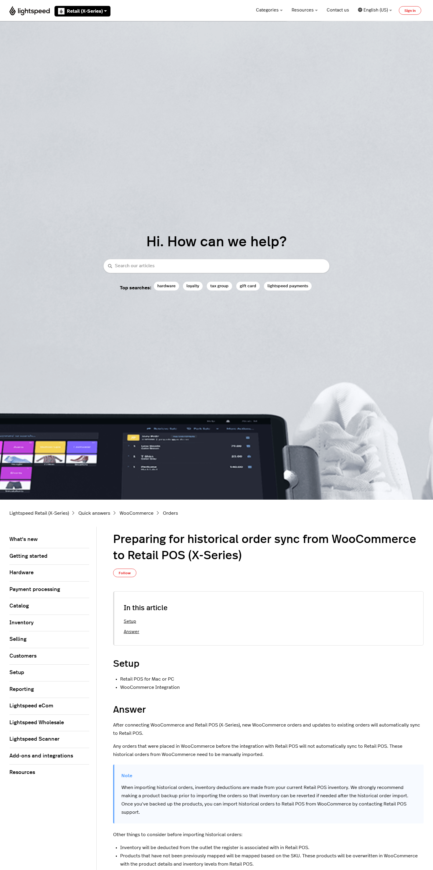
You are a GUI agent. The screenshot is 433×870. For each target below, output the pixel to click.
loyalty (192, 286)
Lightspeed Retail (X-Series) (39, 513)
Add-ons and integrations (41, 756)
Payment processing (34, 589)
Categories (267, 10)
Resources (303, 10)
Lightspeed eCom (31, 706)
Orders (170, 513)
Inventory (21, 622)
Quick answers (94, 513)
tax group (219, 286)
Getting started (28, 556)
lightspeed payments (287, 286)
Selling (18, 639)
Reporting (21, 689)
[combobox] (216, 266)
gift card (248, 286)
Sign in (410, 10)
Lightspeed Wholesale (36, 722)
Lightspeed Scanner (34, 739)
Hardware (21, 572)
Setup (130, 621)
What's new (23, 539)
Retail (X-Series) (85, 11)
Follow (125, 573)
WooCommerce (136, 513)
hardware (166, 286)
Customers (23, 656)
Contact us (338, 10)
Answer (131, 632)
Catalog (19, 606)
